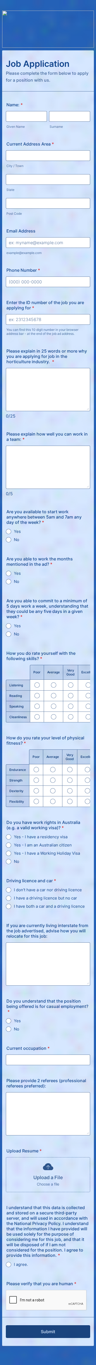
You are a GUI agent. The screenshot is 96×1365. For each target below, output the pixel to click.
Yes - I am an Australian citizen (43, 845)
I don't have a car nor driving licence (48, 889)
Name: (14, 104)
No (16, 539)
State (10, 190)
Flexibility (16, 802)
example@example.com (24, 253)
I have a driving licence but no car (45, 898)
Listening (16, 685)
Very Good (70, 672)
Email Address (20, 231)
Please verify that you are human (41, 1283)
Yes (17, 531)
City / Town (14, 166)
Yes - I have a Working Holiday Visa (47, 853)
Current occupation (28, 1048)
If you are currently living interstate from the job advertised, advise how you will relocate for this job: (47, 931)
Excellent (88, 672)
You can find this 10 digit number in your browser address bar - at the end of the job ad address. (42, 332)
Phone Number (23, 270)
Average (53, 672)
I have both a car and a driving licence (49, 906)
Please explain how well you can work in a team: (47, 436)
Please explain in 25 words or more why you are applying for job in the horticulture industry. (46, 356)
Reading (15, 696)
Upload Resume (24, 1150)
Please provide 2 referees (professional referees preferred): (46, 1083)
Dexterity (16, 791)
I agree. (21, 1264)
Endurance (17, 770)
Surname (56, 127)
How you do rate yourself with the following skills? (40, 656)
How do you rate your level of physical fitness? (45, 740)
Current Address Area (30, 144)
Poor (37, 672)
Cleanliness (18, 717)
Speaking (16, 706)
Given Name (15, 127)
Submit (48, 1331)
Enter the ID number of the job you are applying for (45, 305)
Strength (15, 780)
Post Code (14, 214)
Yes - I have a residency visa (40, 836)
